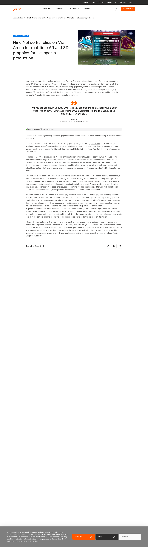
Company (110, 2)
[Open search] (117, 9)
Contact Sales (128, 9)
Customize (125, 537)
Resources (73, 9)
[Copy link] (108, 246)
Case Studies (18, 18)
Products (60, 9)
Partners (87, 9)
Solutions (46, 9)
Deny (100, 537)
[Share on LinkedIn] (120, 246)
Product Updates (126, 2)
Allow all (78, 537)
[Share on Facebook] (114, 246)
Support (85, 2)
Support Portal (97, 2)
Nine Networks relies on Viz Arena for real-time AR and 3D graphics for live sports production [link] (60, 18)
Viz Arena (95, 143)
